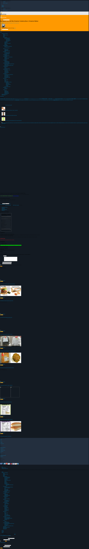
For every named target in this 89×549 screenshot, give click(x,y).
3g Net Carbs (16, 98)
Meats (4, 36)
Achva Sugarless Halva (7, 86)
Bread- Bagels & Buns (8, 205)
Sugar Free (55, 100)
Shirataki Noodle (6, 58)
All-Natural (26, 98)
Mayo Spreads (6, 76)
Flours (6, 485)
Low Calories (69, 98)
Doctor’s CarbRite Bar (7, 517)
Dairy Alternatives (6, 501)
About (1, 439)
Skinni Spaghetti (6, 510)
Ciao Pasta (5, 59)
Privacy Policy (2, 443)
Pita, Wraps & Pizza (6, 38)
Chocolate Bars (5, 54)
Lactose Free (65, 98)
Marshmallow (6, 79)
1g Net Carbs (7, 98)
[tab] (45, 207)
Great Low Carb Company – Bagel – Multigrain (6, 385)
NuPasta (5, 57)
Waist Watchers (6, 500)
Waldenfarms (6, 494)
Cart (0, 452)
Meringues (5, 44)
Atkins (4, 34)
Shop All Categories (2, 447)
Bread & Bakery (5, 37)
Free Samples (2, 96)
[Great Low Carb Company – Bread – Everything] (3, 30)
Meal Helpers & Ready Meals (8, 46)
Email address (2, 545)
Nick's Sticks (6, 70)
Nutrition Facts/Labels (4, 207)
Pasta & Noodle (5, 56)
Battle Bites (5, 60)
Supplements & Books (4, 94)
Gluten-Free (44, 98)
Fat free (40, 98)
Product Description (4, 209)
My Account (1, 448)
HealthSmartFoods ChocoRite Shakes (9, 63)
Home (2, 471)
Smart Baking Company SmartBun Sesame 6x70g (6, 300)
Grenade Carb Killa (6, 62)
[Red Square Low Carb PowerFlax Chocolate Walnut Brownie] (3, 27)
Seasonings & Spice (6, 498)
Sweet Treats (5, 78)
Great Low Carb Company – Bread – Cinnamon (6, 334)
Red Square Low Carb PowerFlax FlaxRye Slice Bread (7, 367)
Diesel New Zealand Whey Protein (8, 65)
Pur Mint (7, 85)
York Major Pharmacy (3, 455)
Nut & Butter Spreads (7, 77)
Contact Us (1, 456)
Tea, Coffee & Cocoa (7, 53)
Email (1, 263)
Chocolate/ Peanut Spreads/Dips (8, 74)
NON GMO (17, 99)
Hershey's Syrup (6, 93)
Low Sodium (80, 98)
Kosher (61, 98)
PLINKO (1, 442)
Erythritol (5, 88)
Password (1, 539)
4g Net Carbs (20, 98)
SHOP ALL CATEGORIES (5, 33)
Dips (5, 488)
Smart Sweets (7, 83)
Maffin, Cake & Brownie (7, 43)
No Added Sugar (84, 98)
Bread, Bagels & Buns (7, 477)
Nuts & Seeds (6, 505)
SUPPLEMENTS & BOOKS (6, 527)
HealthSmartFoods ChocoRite (8, 518)
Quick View (1, 281)
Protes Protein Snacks (7, 69)
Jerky (5, 504)
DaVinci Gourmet (6, 92)
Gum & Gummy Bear (7, 515)
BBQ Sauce (5, 66)
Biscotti (5, 481)
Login (15, 534)
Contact (3, 6)
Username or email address (4, 538)
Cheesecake (6, 41)
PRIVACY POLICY (4, 467)
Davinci (5, 521)
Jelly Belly (7, 82)
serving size (3, 208)
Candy (5, 80)
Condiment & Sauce (5, 496)
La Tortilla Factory (8, 40)
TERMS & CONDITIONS (5, 468)
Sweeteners (4, 87)
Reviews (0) (3, 210)
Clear (10, 203)
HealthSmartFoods (6, 55)
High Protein (57, 98)
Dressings (4, 48)
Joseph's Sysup (6, 91)
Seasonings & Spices (7, 68)
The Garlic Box (6, 49)
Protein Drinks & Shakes (6, 522)
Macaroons (5, 482)
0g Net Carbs (2, 98)
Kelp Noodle (6, 506)
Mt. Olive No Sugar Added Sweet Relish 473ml (6, 317)
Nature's (5, 90)
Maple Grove (6, 493)
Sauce (5, 67)
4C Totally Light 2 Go (7, 52)
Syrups (4, 89)
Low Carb (73, 98)
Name (1, 262)
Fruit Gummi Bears (8, 84)
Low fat (77, 98)
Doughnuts (5, 42)
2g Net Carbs (12, 98)
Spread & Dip (4, 73)
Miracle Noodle (6, 507)
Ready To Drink (6, 64)
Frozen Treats (6, 81)
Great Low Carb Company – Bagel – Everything (6, 419)
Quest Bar (5, 519)
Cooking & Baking (5, 45)
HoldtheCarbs (7, 47)
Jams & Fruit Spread (7, 487)
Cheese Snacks (6, 71)
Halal (47, 98)
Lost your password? (3, 542)
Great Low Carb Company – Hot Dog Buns (5, 436)
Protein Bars (4, 516)
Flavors (1, 203)
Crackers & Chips (6, 72)
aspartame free (33, 98)
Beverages (4, 51)
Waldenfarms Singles (7, 50)
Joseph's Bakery (8, 39)
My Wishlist (1, 451)
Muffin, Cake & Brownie (7, 480)
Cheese (4, 35)
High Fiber (50, 98)
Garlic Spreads (6, 75)
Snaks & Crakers (5, 502)
